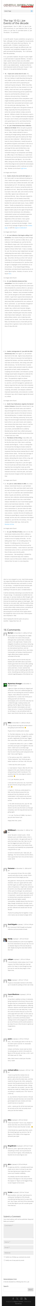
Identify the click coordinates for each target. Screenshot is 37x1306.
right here (24, 168)
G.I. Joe (25, 26)
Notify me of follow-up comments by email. (18, 1257)
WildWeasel (12, 830)
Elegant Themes (18, 1301)
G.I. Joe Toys (11, 30)
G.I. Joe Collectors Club (20, 28)
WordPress (18, 1303)
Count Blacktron (13, 994)
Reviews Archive (9, 524)
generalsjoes (9, 26)
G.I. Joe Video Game (21, 30)
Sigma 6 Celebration (21, 228)
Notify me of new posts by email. (15, 1260)
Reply (30, 677)
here (10, 273)
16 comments (15, 32)
